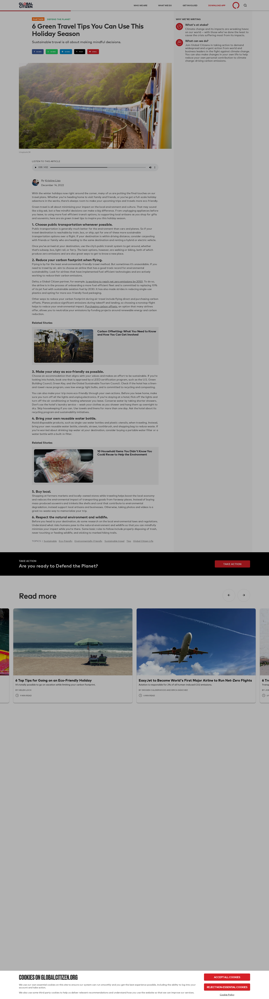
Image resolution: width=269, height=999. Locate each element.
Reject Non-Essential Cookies (227, 987)
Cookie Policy (227, 994)
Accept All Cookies (227, 977)
